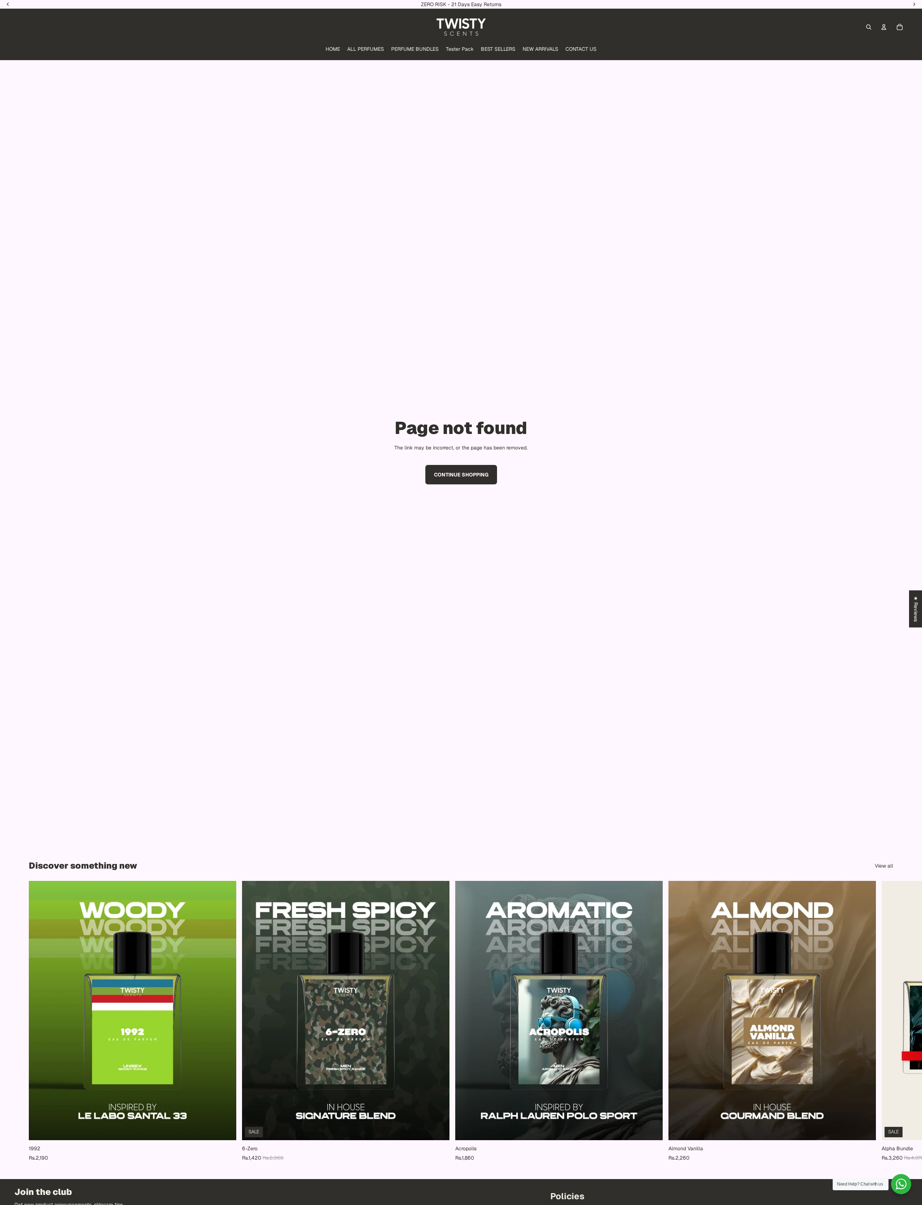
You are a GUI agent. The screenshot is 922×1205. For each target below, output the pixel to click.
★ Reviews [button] (916, 609)
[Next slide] (885, 1021)
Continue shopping (461, 474)
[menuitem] (333, 49)
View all (884, 866)
